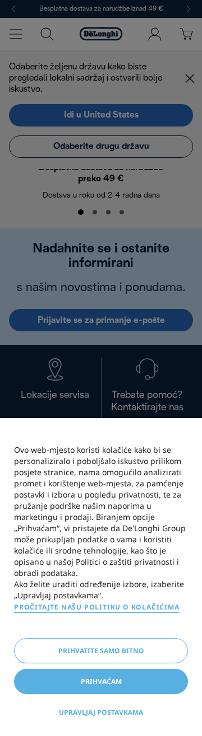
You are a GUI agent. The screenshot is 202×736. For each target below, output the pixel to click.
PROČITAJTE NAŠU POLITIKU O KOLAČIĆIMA (97, 607)
